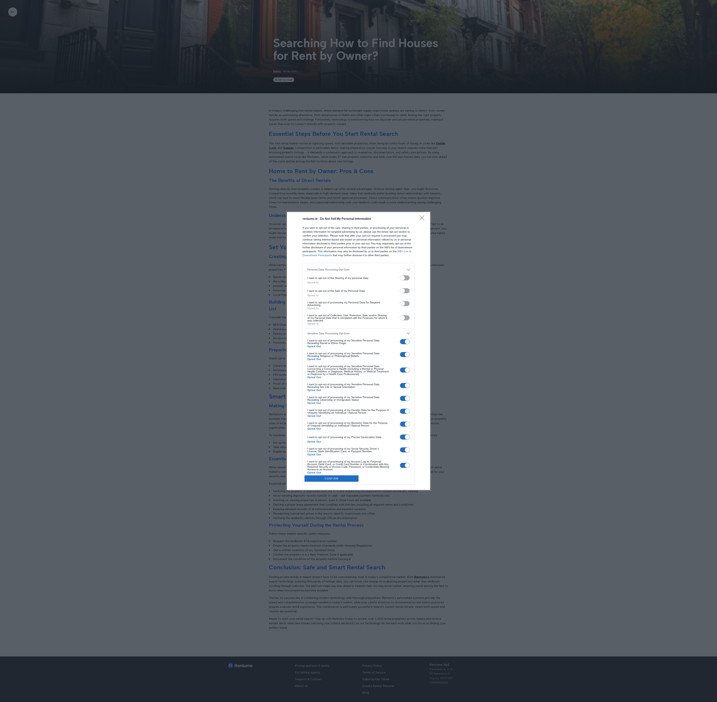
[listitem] (358, 270)
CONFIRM (332, 478)
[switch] (405, 277)
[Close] (423, 219)
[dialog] (358, 351)
